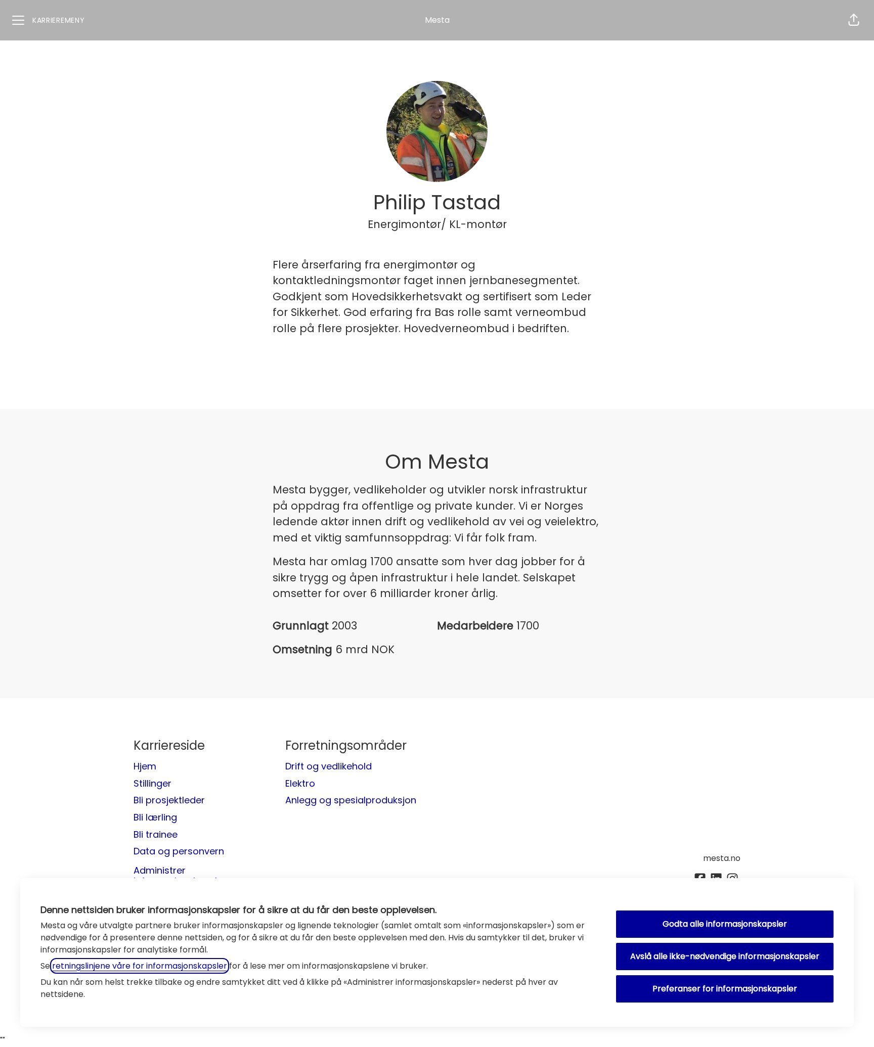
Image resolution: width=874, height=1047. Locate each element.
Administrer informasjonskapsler (180, 876)
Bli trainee (156, 834)
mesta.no (721, 858)
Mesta (437, 20)
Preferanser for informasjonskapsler (724, 988)
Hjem (145, 766)
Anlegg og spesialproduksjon (350, 800)
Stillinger (152, 783)
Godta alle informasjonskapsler (725, 924)
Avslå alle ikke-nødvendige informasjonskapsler (724, 956)
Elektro (300, 783)
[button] (854, 20)
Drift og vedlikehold (328, 766)
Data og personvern (179, 851)
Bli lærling (155, 817)
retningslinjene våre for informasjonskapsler (139, 966)
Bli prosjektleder (169, 800)
